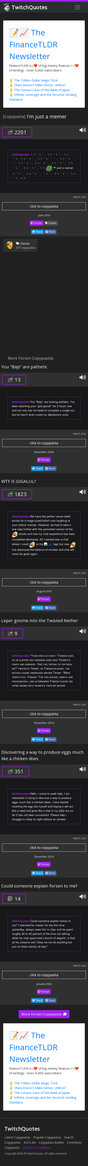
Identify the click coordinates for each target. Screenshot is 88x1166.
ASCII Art (30, 1142)
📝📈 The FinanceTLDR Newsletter (33, 44)
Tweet (39, 232)
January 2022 (44, 984)
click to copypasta (44, 206)
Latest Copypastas (17, 1137)
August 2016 (44, 591)
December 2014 (44, 856)
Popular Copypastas (47, 1137)
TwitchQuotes (29, 7)
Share (51, 232)
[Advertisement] (44, 306)
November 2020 (44, 452)
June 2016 (44, 215)
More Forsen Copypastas (42, 1014)
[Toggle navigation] (78, 7)
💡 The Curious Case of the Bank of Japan (39, 90)
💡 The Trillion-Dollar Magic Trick (33, 80)
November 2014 (44, 723)
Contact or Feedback (36, 1148)
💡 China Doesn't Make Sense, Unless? (37, 85)
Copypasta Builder (51, 1142)
